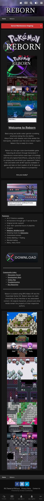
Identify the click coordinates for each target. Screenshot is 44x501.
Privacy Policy (26, 488)
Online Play (12, 280)
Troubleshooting (14, 282)
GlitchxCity (24, 233)
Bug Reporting (13, 284)
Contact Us (36, 488)
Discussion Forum (14, 275)
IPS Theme (7, 488)
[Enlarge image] (22, 42)
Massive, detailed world (15, 230)
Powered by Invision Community (22, 490)
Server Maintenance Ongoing (22, 26)
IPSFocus (16, 488)
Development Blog (14, 277)
